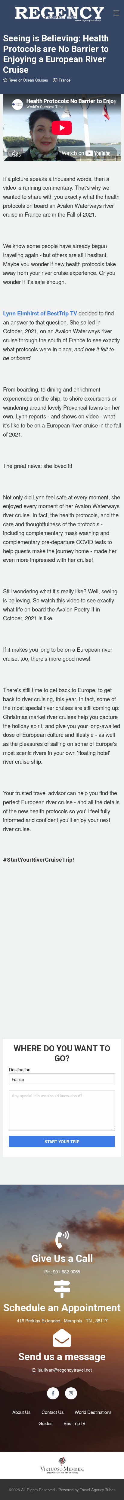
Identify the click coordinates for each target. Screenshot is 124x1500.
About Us (21, 1412)
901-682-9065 (66, 1271)
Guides (46, 1423)
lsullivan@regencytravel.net (65, 1369)
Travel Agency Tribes (97, 1489)
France (63, 80)
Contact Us (53, 1412)
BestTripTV (74, 1423)
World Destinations (93, 1412)
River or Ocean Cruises (27, 80)
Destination (19, 1069)
